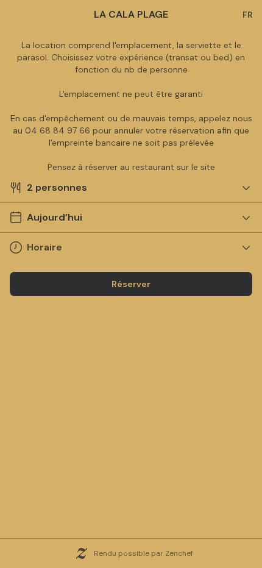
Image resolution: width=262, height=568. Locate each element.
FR (248, 14)
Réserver (131, 284)
